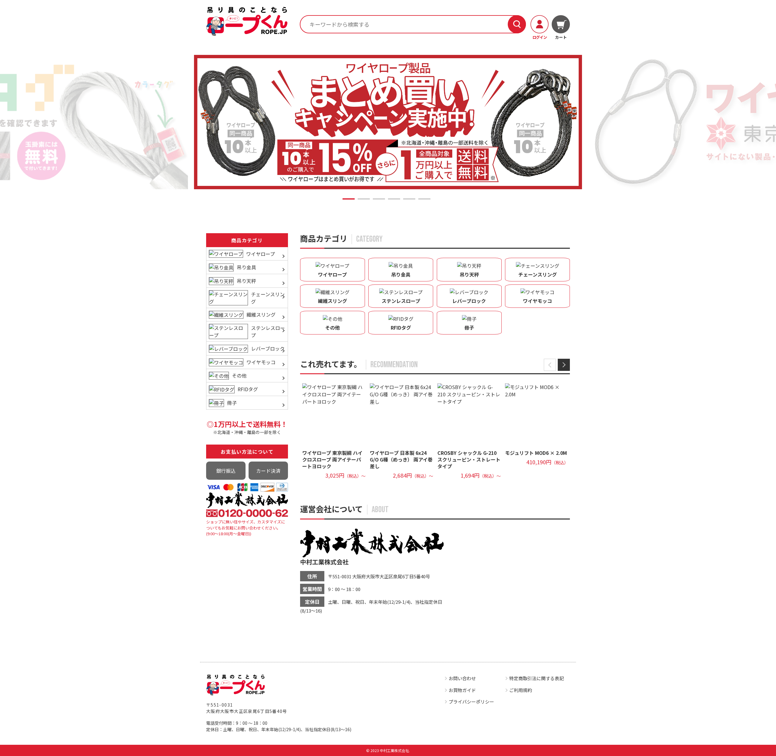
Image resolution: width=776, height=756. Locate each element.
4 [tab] (394, 199)
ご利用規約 (520, 690)
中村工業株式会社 (324, 561)
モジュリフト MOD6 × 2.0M (536, 452)
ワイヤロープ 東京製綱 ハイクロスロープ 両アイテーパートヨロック (332, 459)
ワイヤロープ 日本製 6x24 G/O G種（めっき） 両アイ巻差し (401, 459)
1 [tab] (349, 199)
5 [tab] (409, 199)
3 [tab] (379, 199)
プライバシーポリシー (471, 701)
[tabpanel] (388, 122)
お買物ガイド (462, 690)
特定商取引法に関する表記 (536, 678)
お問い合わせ (462, 678)
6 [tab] (424, 199)
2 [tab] (364, 199)
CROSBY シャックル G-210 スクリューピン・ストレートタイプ (468, 459)
